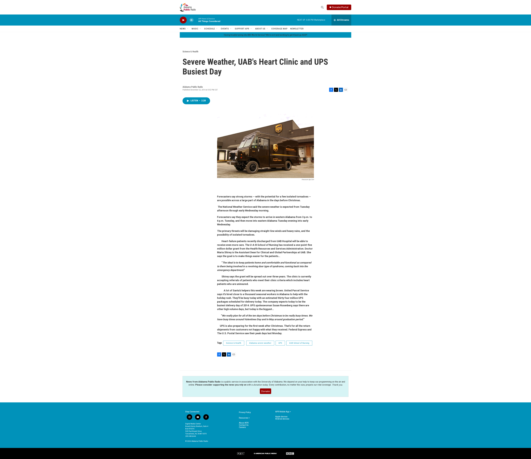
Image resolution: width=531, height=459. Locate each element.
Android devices (282, 419)
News (183, 29)
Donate (265, 391)
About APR (244, 423)
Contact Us (243, 425)
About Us (260, 29)
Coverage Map (279, 29)
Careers (242, 427)
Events (225, 29)
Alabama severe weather (260, 343)
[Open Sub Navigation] (188, 29)
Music (195, 29)
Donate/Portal (340, 7)
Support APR (242, 29)
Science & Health (190, 51)
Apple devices (281, 417)
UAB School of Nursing (299, 343)
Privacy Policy (245, 412)
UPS (280, 343)
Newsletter (297, 29)
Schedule (209, 29)
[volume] (191, 20)
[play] (183, 20)
